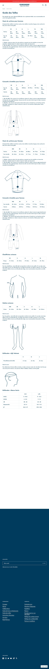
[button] (44, 666)
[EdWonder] (24, 5)
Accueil (4, 8)
